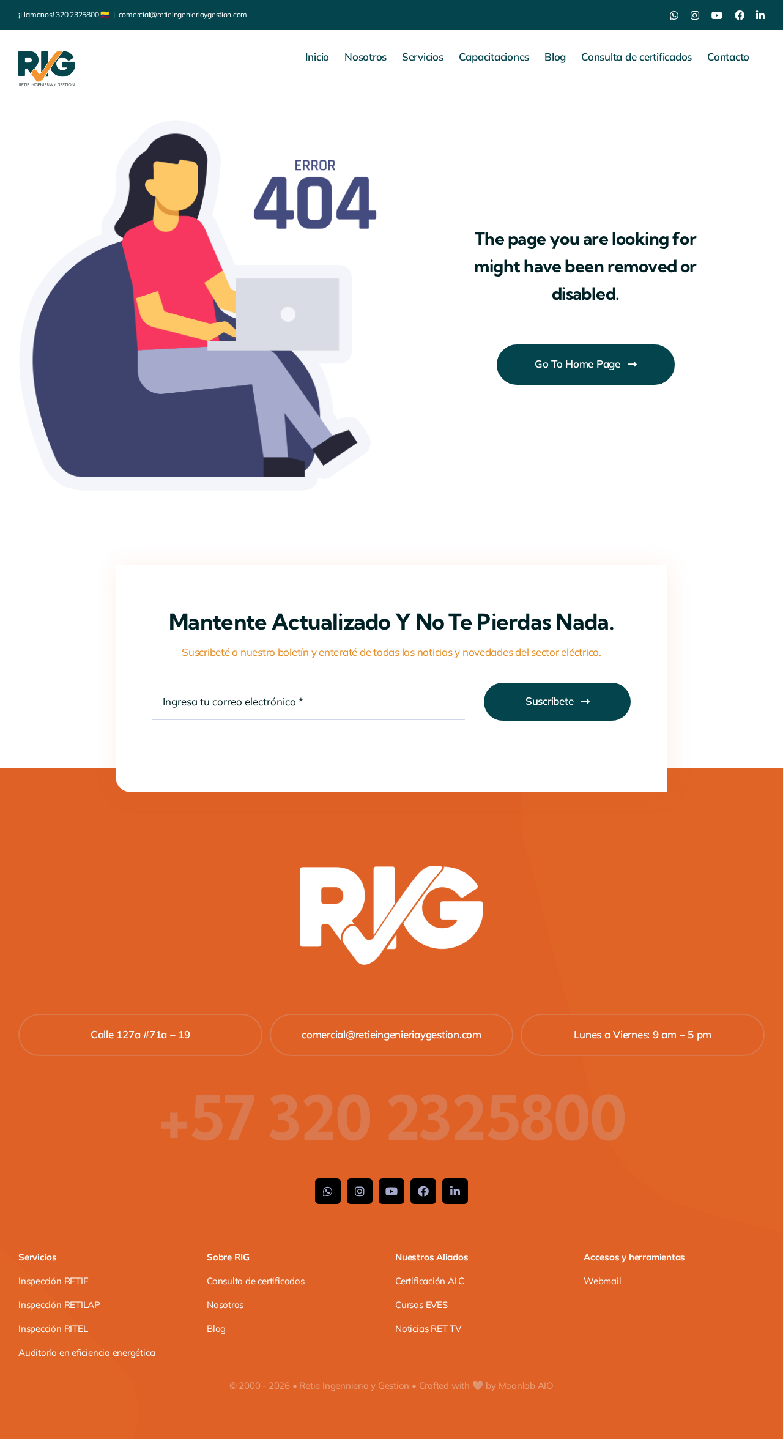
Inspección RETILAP (59, 1305)
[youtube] (391, 1191)
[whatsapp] (328, 1191)
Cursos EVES (421, 1305)
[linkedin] (455, 1191)
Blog (216, 1328)
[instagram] (360, 1191)
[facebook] (423, 1191)
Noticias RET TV (428, 1328)
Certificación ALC (429, 1281)
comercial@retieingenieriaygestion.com (183, 14)
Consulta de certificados (256, 1281)
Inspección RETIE (53, 1281)
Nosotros (225, 1305)
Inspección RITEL (52, 1328)
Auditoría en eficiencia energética (86, 1352)
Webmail (602, 1281)
